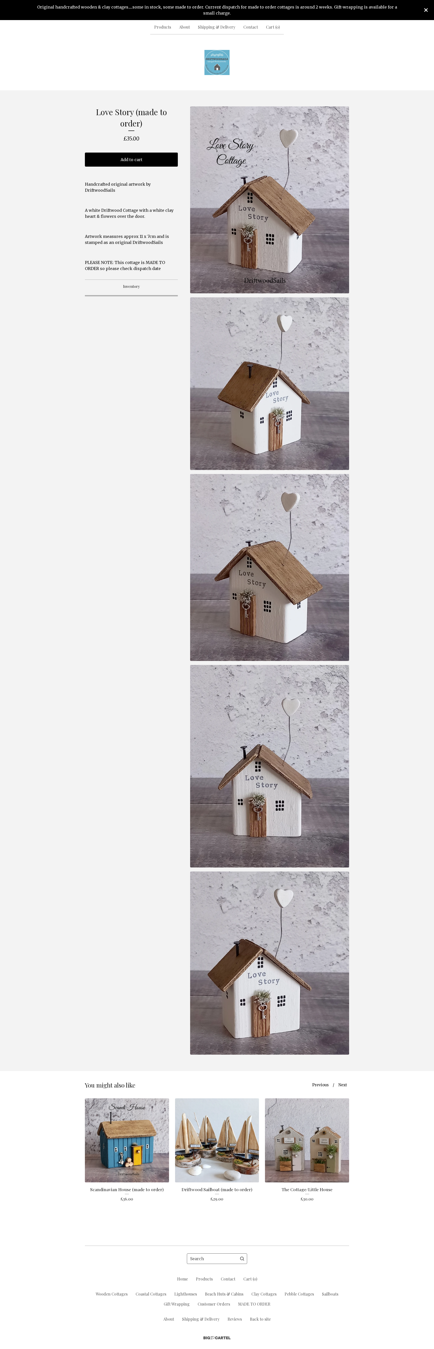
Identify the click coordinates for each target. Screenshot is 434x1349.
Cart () (273, 27)
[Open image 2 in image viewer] (269, 383)
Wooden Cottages (112, 1294)
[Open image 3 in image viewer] (269, 567)
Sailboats (330, 1294)
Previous (320, 1085)
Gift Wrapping (177, 1304)
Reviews (235, 1319)
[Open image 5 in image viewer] (269, 963)
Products (162, 27)
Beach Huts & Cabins (224, 1294)
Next (342, 1085)
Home (182, 1278)
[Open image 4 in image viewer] (269, 766)
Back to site (260, 1319)
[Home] (217, 62)
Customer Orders (214, 1304)
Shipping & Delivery (216, 27)
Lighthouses (185, 1294)
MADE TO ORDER (254, 1304)
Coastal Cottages (151, 1294)
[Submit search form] (242, 1259)
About (184, 27)
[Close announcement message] (426, 10)
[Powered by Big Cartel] (217, 1337)
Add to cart (131, 159)
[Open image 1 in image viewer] (269, 199)
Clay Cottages (264, 1294)
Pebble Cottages (299, 1294)
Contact (250, 27)
